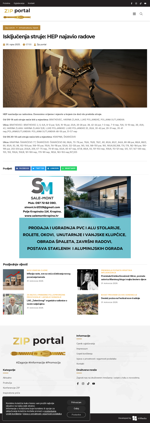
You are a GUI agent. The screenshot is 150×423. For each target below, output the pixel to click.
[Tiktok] (141, 3)
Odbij (76, 408)
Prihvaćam (76, 402)
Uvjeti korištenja (13, 413)
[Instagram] (136, 3)
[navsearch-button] (141, 14)
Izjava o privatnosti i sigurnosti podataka (42, 413)
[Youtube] (145, 3)
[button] (134, 13)
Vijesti (35, 28)
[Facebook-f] (131, 3)
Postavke (76, 414)
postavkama (50, 411)
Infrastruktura (25, 28)
